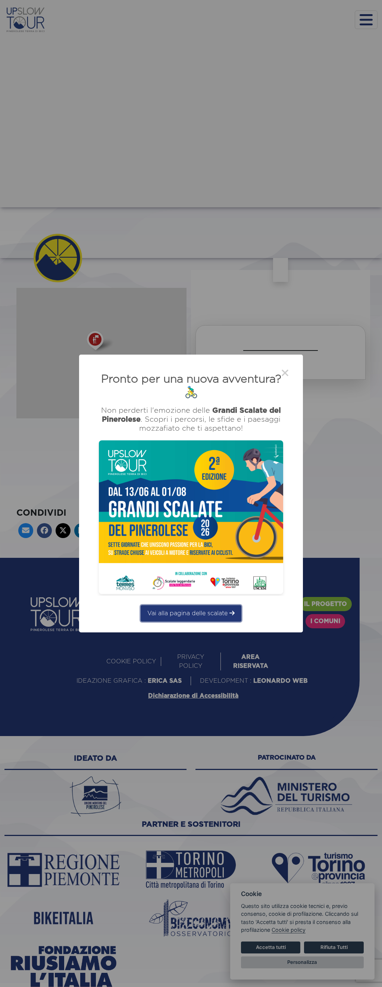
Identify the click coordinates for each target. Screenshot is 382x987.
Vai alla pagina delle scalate (188, 613)
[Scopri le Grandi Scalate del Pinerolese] (191, 517)
